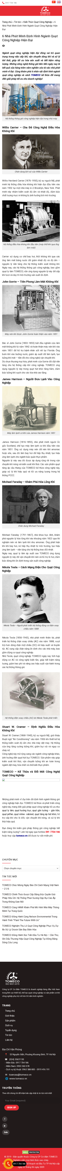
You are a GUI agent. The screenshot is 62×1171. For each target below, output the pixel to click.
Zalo (6, 1132)
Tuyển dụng (11, 1030)
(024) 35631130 (16, 1059)
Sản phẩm (10, 1020)
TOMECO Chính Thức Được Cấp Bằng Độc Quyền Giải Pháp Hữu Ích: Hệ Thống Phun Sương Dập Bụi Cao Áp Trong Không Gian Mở (29, 898)
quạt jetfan (7, 814)
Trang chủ (7, 22)
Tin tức (17, 22)
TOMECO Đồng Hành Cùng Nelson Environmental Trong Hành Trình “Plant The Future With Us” (29, 918)
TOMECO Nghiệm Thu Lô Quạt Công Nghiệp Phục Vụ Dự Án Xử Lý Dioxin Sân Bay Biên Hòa (30, 927)
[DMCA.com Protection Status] (31, 1152)
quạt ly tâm (8, 810)
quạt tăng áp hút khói (45, 814)
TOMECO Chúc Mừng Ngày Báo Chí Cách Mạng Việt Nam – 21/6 (30, 887)
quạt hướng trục (23, 810)
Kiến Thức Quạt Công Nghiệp (37, 22)
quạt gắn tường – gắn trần (45, 810)
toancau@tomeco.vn (20, 1074)
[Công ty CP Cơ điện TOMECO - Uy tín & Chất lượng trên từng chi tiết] (45, 11)
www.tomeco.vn (18, 1078)
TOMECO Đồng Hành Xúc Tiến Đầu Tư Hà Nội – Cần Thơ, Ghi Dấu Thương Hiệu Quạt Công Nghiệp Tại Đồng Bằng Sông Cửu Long (30, 939)
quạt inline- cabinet (24, 814)
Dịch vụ (9, 1025)
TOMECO (35, 75)
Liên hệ (8, 1040)
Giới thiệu (9, 1015)
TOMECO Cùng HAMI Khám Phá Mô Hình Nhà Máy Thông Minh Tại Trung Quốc (30, 909)
